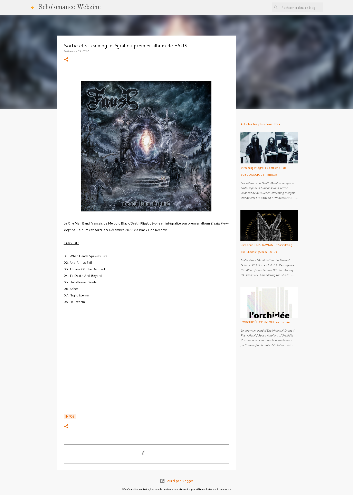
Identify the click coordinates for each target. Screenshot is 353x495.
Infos (69, 416)
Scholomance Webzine (69, 7)
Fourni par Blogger (179, 481)
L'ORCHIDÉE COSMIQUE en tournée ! (265, 322)
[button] (66, 60)
